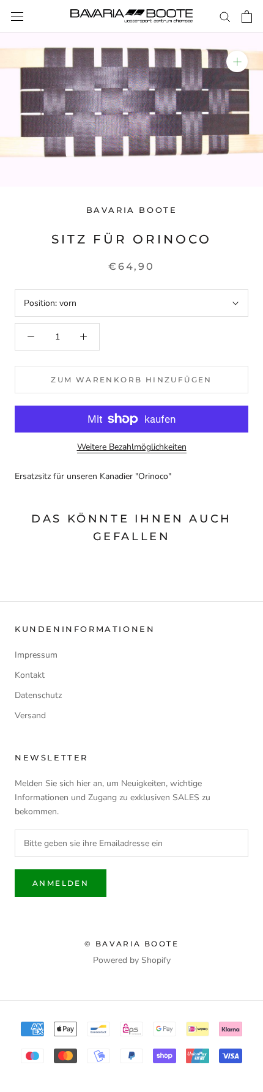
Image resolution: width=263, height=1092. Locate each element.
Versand (30, 715)
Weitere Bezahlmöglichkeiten (132, 447)
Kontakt (30, 675)
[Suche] (225, 16)
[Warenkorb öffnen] (247, 16)
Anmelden (60, 883)
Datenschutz (38, 695)
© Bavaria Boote (131, 943)
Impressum (36, 655)
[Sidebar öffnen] (17, 16)
